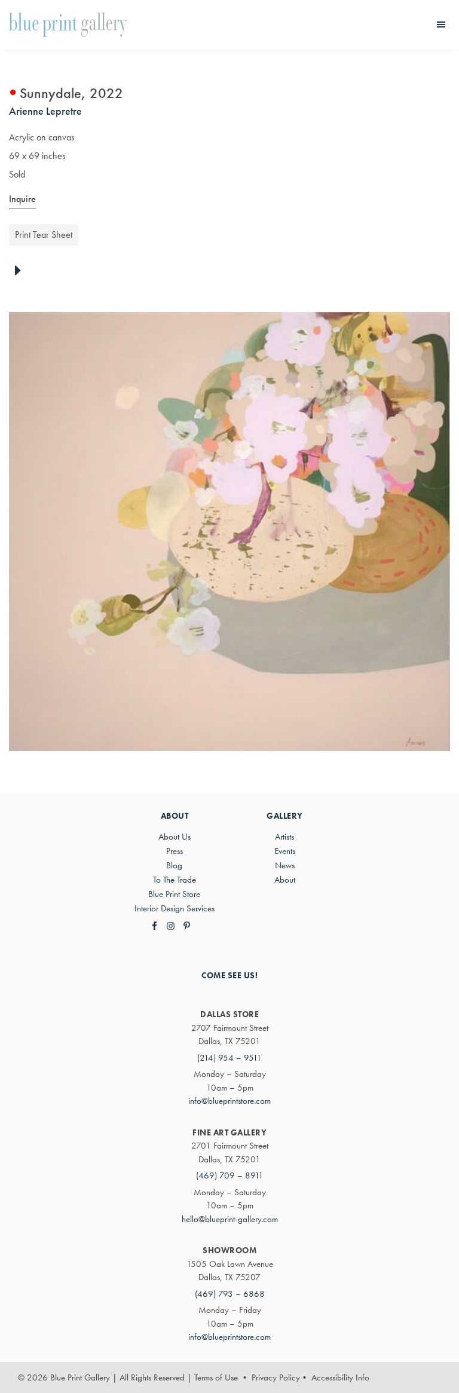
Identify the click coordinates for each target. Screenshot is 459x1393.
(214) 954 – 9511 (229, 1058)
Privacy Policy (276, 1377)
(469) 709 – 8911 (230, 1175)
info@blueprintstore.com (229, 1101)
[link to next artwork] (21, 271)
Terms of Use (216, 1377)
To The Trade (174, 880)
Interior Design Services (174, 908)
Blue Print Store (174, 894)
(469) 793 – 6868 (230, 1294)
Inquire (22, 198)
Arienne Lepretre (45, 111)
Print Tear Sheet (43, 234)
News (285, 865)
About (284, 880)
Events (284, 851)
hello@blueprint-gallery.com (230, 1219)
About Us (174, 837)
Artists (284, 837)
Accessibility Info (340, 1377)
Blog (174, 865)
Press (174, 851)
